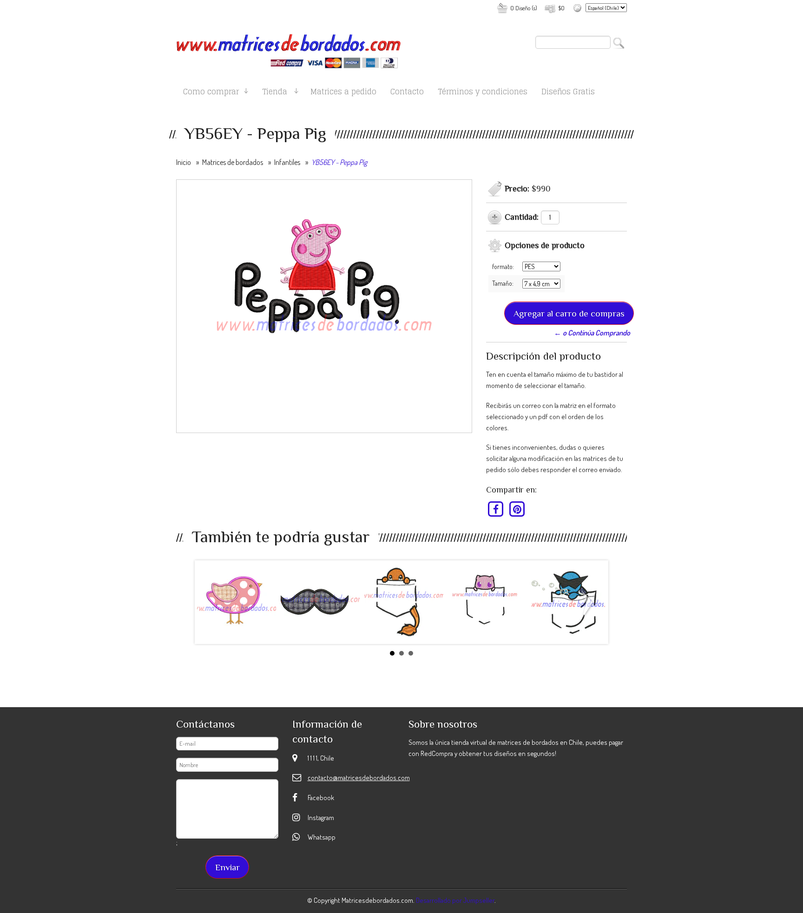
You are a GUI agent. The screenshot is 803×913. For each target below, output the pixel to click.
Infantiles (287, 162)
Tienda (274, 93)
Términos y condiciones (482, 93)
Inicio (183, 162)
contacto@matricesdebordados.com (359, 777)
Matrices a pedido (343, 93)
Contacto (407, 93)
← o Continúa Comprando (592, 332)
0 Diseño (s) (523, 8)
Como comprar (211, 93)
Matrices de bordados (232, 162)
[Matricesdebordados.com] (289, 47)
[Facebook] (496, 509)
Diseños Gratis (568, 93)
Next (589, 604)
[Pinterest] (517, 509)
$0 (561, 8)
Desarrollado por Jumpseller (455, 900)
